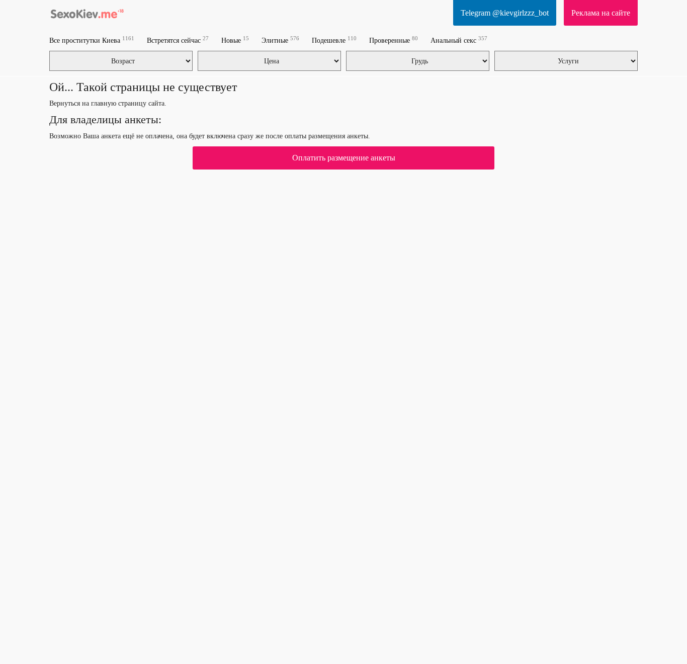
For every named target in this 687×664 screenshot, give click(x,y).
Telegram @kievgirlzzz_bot (505, 13)
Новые (235, 40)
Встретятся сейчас (178, 40)
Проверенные (393, 40)
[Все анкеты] (87, 12)
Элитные (280, 40)
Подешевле (334, 40)
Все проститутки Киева (91, 40)
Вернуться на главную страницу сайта (106, 103)
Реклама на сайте (600, 13)
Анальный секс (459, 40)
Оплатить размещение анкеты (343, 157)
